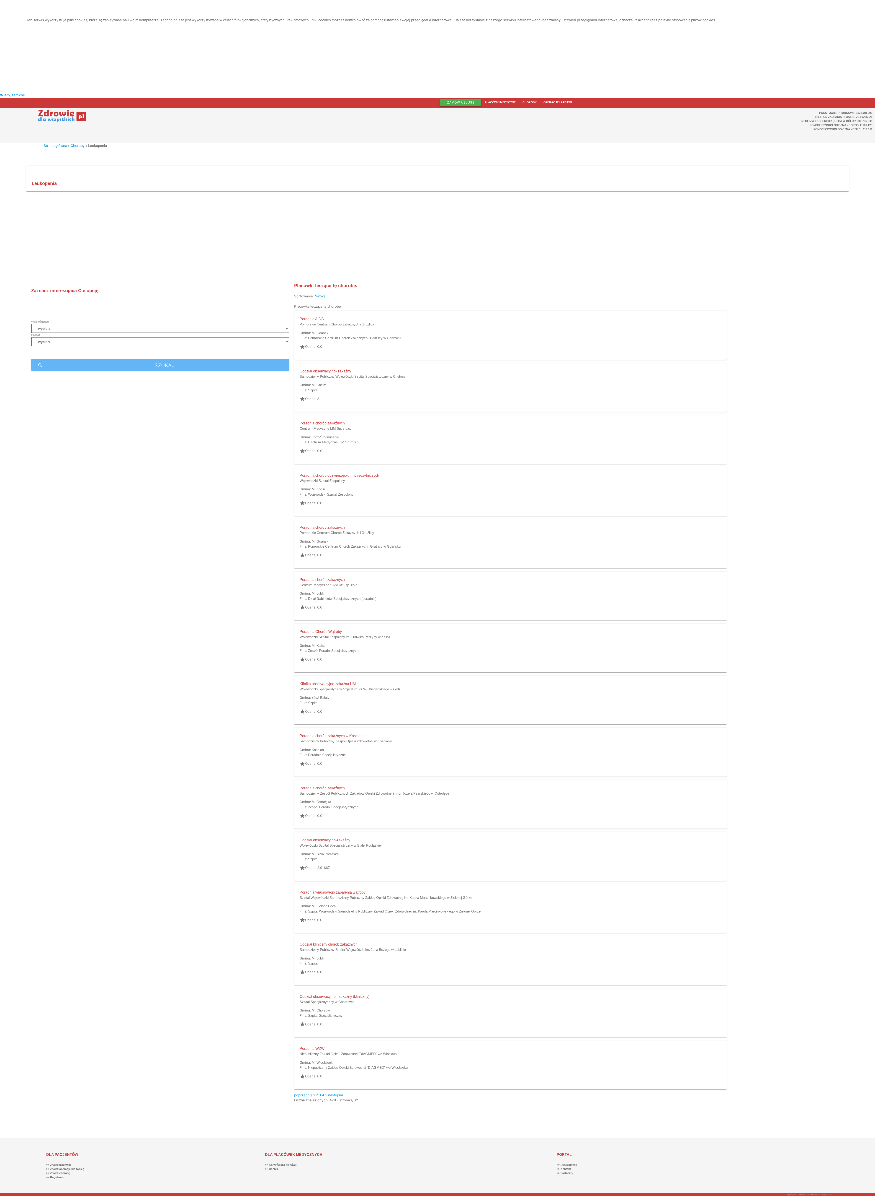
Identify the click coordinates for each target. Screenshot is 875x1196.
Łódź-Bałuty (320, 697)
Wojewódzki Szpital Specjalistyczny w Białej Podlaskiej (340, 845)
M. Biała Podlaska (325, 854)
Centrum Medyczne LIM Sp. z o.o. (325, 428)
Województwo (40, 321)
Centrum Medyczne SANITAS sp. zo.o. (329, 585)
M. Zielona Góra (324, 906)
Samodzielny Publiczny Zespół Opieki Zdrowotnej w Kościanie (346, 741)
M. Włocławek (322, 1062)
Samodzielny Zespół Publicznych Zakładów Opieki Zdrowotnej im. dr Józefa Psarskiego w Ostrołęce (374, 793)
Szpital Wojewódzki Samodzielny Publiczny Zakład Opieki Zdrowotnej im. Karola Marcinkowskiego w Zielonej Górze (386, 898)
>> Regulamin (55, 1177)
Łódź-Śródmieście (325, 437)
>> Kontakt (564, 1169)
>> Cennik (271, 1169)
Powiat (35, 335)
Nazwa (320, 296)
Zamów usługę (460, 102)
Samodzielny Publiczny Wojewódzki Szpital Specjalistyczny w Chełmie (352, 376)
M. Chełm (319, 385)
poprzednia (303, 1095)
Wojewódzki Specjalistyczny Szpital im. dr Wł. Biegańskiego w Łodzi (350, 689)
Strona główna (55, 145)
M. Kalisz (319, 645)
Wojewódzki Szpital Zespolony (322, 481)
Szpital (313, 390)
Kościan (318, 750)
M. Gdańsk (320, 333)
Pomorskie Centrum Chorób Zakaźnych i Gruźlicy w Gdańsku (354, 338)
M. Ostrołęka (321, 802)
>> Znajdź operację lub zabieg (65, 1169)
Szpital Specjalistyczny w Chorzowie (327, 1002)
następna (335, 1095)
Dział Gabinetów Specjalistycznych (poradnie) (342, 599)
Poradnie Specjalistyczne (327, 755)
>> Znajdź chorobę (58, 1173)
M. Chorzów (321, 1010)
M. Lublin (318, 593)
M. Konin (318, 489)
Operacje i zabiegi (557, 102)
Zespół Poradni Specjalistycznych (333, 651)
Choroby (529, 102)
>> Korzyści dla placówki (281, 1165)
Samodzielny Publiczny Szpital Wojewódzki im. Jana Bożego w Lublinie (353, 950)
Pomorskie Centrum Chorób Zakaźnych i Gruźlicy (337, 324)
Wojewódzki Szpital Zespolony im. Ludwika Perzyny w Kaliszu (346, 637)
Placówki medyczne (500, 102)
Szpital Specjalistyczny (325, 1015)
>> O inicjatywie (567, 1165)
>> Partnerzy (565, 1173)
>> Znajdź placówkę (59, 1165)
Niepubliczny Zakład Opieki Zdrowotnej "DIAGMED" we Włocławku (349, 1054)
